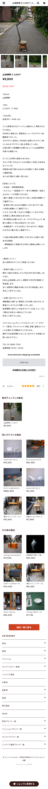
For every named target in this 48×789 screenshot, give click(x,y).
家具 (4, 643)
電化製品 (6, 706)
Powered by (21, 764)
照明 (4, 651)
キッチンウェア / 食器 (11, 667)
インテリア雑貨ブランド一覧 (13, 745)
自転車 (5, 690)
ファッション (7, 659)
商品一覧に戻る (24, 627)
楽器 (4, 698)
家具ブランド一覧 (9, 721)
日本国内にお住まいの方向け (24, 370)
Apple (5, 713)
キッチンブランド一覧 (10, 737)
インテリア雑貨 (8, 674)
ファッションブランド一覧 (12, 729)
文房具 (5, 682)
